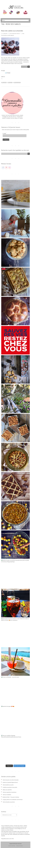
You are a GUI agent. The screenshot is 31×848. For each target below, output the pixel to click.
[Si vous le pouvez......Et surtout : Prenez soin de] (15, 340)
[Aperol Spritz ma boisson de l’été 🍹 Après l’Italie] (15, 632)
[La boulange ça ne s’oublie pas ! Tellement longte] (15, 311)
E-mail (4, 133)
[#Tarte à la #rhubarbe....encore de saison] (15, 690)
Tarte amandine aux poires (8, 784)
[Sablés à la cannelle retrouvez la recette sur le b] (15, 252)
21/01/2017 (5, 33)
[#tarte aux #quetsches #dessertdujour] (15, 486)
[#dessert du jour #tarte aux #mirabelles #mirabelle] (15, 515)
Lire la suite (24, 66)
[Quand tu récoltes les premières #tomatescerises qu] (15, 574)
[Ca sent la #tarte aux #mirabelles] (15, 544)
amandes (4, 82)
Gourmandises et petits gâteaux (7, 35)
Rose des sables (17, 82)
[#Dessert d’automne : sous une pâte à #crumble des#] (15, 428)
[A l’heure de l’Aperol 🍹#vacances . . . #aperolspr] (15, 661)
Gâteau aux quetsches (7, 789)
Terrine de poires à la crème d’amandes (11, 780)
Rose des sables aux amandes (12, 31)
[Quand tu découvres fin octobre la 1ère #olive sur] (15, 398)
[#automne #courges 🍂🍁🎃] (15, 720)
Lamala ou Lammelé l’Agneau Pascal (10, 782)
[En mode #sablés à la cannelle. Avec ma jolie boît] (15, 369)
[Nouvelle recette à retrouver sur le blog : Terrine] (15, 194)
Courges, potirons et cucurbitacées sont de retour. (13, 799)
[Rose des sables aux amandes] (10, 38)
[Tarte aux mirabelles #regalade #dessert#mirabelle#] (15, 749)
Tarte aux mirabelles (7, 794)
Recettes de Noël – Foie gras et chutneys (11, 797)
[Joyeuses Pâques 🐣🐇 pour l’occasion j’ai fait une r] (15, 223)
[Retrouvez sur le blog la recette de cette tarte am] (15, 282)
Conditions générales (11, 845)
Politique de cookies (19, 845)
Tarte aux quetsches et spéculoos (9, 792)
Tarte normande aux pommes (9, 802)
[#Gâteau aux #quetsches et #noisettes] (15, 457)
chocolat (10, 82)
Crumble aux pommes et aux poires (10, 787)
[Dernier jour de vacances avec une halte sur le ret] (15, 603)
